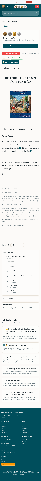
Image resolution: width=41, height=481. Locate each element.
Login (2, 430)
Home (3, 21)
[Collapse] (4, 257)
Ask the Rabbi (5, 443)
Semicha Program (6, 439)
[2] (20, 148)
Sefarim (24, 430)
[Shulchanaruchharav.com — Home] (3, 6)
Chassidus (25, 428)
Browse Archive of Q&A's (8, 446)
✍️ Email (6, 58)
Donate (29, 2)
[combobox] (20, 13)
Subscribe (4, 432)
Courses (3, 441)
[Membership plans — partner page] (20, 6)
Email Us (5, 459)
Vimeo (23, 443)
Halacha (3, 426)
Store (2, 448)
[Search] (37, 13)
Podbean (24, 439)
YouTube (24, 441)
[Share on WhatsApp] (9, 245)
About (3, 428)
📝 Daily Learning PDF (10, 62)
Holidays (24, 432)
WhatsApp (18, 58)
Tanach (24, 426)
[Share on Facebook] (22, 245)
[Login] (32, 6)
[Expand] (5, 262)
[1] (2, 189)
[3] (31, 151)
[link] (12, 21)
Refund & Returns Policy (8, 452)
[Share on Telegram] (13, 245)
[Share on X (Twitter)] (17, 245)
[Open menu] (7, 6)
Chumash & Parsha (27, 424)
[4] (2, 225)
